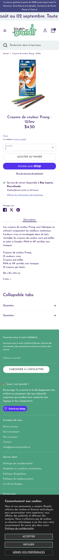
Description (29, 220)
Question (8, 305)
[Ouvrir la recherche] (5, 45)
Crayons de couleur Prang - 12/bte (26, 54)
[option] (29, 83)
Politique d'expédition (14, 474)
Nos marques (10, 437)
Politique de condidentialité (18, 463)
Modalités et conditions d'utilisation (22, 469)
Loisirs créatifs (20, 139)
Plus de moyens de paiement (29, 173)
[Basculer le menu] (4, 30)
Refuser (28, 544)
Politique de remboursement (18, 479)
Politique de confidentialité (19, 528)
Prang (5, 136)
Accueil (6, 54)
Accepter (29, 536)
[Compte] (45, 29)
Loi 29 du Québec (13, 484)
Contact (7, 442)
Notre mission (10, 426)
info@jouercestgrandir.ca (16, 447)
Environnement (11, 432)
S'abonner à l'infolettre (26, 369)
